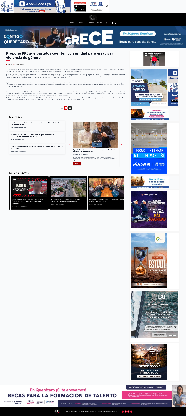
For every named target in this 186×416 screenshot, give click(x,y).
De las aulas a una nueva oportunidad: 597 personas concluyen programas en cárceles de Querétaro (33, 135)
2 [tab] (155, 339)
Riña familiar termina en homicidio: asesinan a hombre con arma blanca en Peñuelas (37, 147)
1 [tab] (153, 339)
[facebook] (106, 23)
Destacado (81, 23)
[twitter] (109, 23)
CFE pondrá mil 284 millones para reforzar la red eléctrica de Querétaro (60, 200)
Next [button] (107, 6)
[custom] (112, 23)
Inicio (72, 23)
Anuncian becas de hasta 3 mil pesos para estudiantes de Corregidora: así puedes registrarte (97, 201)
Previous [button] (2, 6)
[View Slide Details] (154, 314)
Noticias (91, 23)
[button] (122, 144)
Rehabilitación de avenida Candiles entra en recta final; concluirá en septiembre (20, 200)
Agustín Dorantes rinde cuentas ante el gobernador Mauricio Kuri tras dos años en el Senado (36, 124)
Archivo (99, 23)
